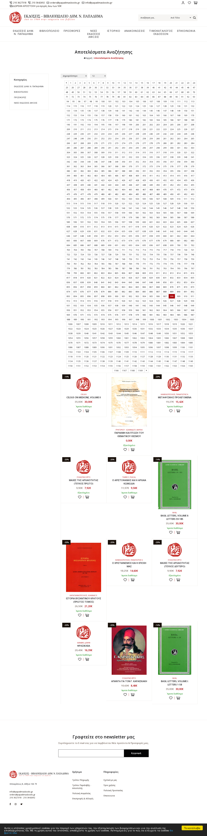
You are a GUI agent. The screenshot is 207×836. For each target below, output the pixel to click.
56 (113, 92)
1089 (94, 347)
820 (89, 277)
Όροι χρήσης (109, 785)
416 (185, 175)
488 (158, 194)
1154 (102, 366)
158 (109, 115)
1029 (126, 328)
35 (124, 87)
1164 (182, 366)
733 (144, 254)
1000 (152, 319)
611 (89, 226)
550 (192, 208)
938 (116, 305)
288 (89, 147)
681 (178, 240)
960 (137, 310)
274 (123, 143)
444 (116, 185)
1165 (190, 366)
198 (123, 124)
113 (192, 101)
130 (178, 106)
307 (89, 152)
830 (158, 277)
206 (178, 124)
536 (96, 208)
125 (144, 106)
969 (68, 314)
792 (158, 268)
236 (123, 134)
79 (113, 96)
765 (102, 263)
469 (158, 189)
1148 (182, 361)
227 (192, 129)
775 (171, 263)
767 (116, 263)
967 (185, 310)
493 (192, 194)
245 (185, 134)
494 (68, 199)
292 (116, 147)
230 (82, 134)
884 (137, 291)
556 (102, 212)
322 (192, 152)
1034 (166, 328)
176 (102, 120)
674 (130, 240)
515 (82, 203)
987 (192, 314)
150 (185, 110)
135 (82, 110)
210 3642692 (38, 2)
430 (151, 180)
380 (68, 171)
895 (82, 296)
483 (123, 194)
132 (192, 106)
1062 (134, 338)
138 (102, 110)
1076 (118, 342)
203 (158, 124)
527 (165, 203)
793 (165, 268)
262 (171, 138)
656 (137, 236)
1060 (118, 338)
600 (144, 222)
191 (75, 124)
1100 (182, 347)
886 (151, 291)
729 (116, 254)
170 (192, 115)
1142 (134, 361)
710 (116, 250)
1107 (110, 352)
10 (113, 83)
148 (171, 110)
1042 (102, 333)
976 (116, 314)
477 (82, 194)
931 (68, 305)
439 (82, 185)
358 (178, 161)
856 (75, 287)
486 (144, 194)
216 (116, 129)
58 (124, 92)
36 (130, 87)
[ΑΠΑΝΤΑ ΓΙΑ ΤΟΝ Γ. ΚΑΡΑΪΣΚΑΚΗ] (129, 650)
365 (96, 166)
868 (158, 287)
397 (185, 171)
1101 (190, 347)
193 (89, 124)
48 (67, 92)
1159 (142, 366)
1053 (190, 333)
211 (82, 129)
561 (137, 212)
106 (144, 101)
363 (82, 166)
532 (68, 208)
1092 (118, 347)
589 (68, 222)
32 (107, 87)
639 (151, 231)
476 (75, 194)
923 (144, 301)
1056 (86, 338)
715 (151, 250)
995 (116, 319)
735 (158, 254)
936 (102, 305)
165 (158, 115)
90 (176, 96)
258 (144, 138)
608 (68, 226)
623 (171, 226)
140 (116, 110)
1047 (142, 333)
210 (75, 129)
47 (194, 87)
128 (165, 106)
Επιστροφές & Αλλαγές (82, 798)
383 (89, 171)
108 (158, 101)
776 (178, 263)
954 (96, 310)
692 (123, 245)
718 (171, 250)
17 (153, 83)
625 (185, 226)
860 (102, 287)
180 (130, 120)
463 (116, 189)
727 (102, 254)
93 (194, 96)
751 (137, 259)
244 (178, 134)
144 (144, 110)
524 (144, 203)
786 (116, 268)
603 (165, 222)
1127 (142, 356)
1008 (86, 324)
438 (75, 185)
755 (165, 259)
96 (79, 101)
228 (68, 134)
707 (96, 250)
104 (130, 101)
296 (144, 147)
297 (151, 147)
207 (185, 124)
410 (144, 175)
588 (192, 217)
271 (102, 143)
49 (73, 92)
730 (123, 254)
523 (137, 203)
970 (75, 314)
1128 (150, 356)
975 (109, 314)
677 (151, 240)
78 (107, 96)
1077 (126, 342)
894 (75, 296)
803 (102, 273)
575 (102, 217)
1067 (174, 338)
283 (185, 143)
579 (130, 217)
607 (192, 222)
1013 (126, 324)
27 (78, 87)
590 (75, 222)
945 (165, 305)
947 (178, 305)
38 (142, 87)
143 (137, 110)
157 (102, 115)
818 (75, 277)
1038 (70, 333)
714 (144, 250)
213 (96, 129)
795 (178, 268)
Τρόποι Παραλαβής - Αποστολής (81, 786)
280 (165, 143)
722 (68, 254)
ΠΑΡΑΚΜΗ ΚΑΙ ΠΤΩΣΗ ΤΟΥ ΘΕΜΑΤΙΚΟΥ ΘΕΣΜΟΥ (129, 434)
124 (137, 106)
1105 (94, 352)
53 (96, 92)
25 (67, 87)
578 (123, 217)
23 (188, 83)
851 (171, 282)
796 (185, 268)
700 (178, 245)
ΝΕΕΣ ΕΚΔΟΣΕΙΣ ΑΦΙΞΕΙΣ (93, 34)
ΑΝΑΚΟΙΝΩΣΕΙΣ (134, 30)
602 (158, 222)
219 (137, 129)
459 (89, 189)
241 (158, 134)
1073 (94, 342)
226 (185, 129)
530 (185, 203)
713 (137, 250)
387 (116, 171)
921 (130, 301)
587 (185, 217)
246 (192, 134)
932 (75, 305)
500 (109, 199)
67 (176, 92)
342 (68, 161)
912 (68, 301)
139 (109, 110)
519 (109, 203)
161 (130, 115)
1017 (158, 324)
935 (96, 305)
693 (130, 245)
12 (124, 83)
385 (102, 171)
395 (171, 171)
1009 (94, 324)
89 (171, 96)
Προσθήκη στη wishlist (79, 410)
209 (68, 129)
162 (137, 115)
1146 (166, 361)
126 (151, 106)
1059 (110, 338)
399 (68, 175)
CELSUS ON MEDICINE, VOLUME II (83, 397)
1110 (134, 352)
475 (68, 194)
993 (103, 319)
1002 (168, 319)
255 (123, 138)
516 (89, 203)
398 (192, 171)
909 (178, 296)
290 (102, 147)
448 (144, 185)
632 (102, 231)
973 (96, 314)
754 (158, 259)
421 (89, 180)
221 (151, 129)
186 (171, 120)
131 (185, 106)
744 (89, 259)
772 (151, 263)
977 (123, 314)
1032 (150, 328)
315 (144, 152)
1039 (78, 333)
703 (68, 250)
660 (165, 236)
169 (185, 115)
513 (68, 203)
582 (151, 217)
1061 (126, 338)
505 (144, 199)
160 (123, 115)
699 (171, 245)
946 (171, 305)
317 (158, 152)
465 (130, 189)
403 (96, 175)
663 (185, 236)
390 (137, 171)
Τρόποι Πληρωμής (80, 780)
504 (137, 199)
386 (109, 171)
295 (137, 147)
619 (144, 226)
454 (185, 185)
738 (178, 254)
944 (158, 305)
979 (137, 314)
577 (116, 217)
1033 (158, 328)
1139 (110, 361)
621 (158, 226)
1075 (110, 342)
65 (165, 92)
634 (116, 231)
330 (116, 157)
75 (90, 96)
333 (137, 157)
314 (137, 152)
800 (82, 273)
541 (130, 208)
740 (192, 254)
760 (68, 263)
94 (68, 101)
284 (192, 143)
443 (109, 185)
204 (165, 124)
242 (165, 134)
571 (75, 217)
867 (151, 287)
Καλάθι (195, 2)
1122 (102, 356)
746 (102, 259)
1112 (150, 352)
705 (82, 250)
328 (102, 157)
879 (102, 291)
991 (89, 319)
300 (171, 147)
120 (109, 106)
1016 (150, 324)
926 (165, 301)
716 (158, 250)
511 (185, 199)
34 (119, 87)
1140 (118, 361)
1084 (182, 342)
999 (144, 319)
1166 (116, 370)
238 (137, 134)
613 (102, 226)
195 (102, 124)
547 (171, 208)
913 (75, 301)
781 (82, 268)
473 (185, 189)
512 (192, 199)
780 (75, 268)
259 (151, 138)
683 (192, 240)
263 (178, 138)
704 (75, 250)
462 (109, 189)
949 (192, 305)
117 (89, 106)
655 (130, 236)
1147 (174, 361)
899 (109, 296)
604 (171, 222)
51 (84, 92)
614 (109, 226)
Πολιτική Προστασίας (113, 790)
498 (96, 199)
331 (123, 157)
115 (75, 106)
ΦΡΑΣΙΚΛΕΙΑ (83, 645)
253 (109, 138)
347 (102, 161)
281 (171, 143)
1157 (126, 366)
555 (96, 212)
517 (96, 203)
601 (151, 222)
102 (116, 101)
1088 (86, 347)
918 (109, 301)
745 (96, 259)
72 (73, 96)
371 (137, 166)
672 (116, 240)
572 (82, 217)
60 (136, 92)
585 (171, 217)
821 (96, 277)
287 (82, 147)
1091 (110, 347)
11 (119, 83)
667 (82, 240)
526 (158, 203)
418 (68, 180)
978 (130, 314)
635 (123, 231)
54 (101, 92)
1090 (102, 347)
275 (130, 143)
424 (109, 180)
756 (171, 259)
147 (165, 110)
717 (165, 250)
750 (130, 259)
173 (82, 120)
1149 (190, 361)
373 (151, 166)
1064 (150, 338)
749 (123, 259)
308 (96, 152)
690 (109, 245)
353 (144, 161)
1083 (174, 342)
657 (144, 236)
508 (165, 199)
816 (192, 273)
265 (192, 138)
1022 (70, 328)
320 (178, 152)
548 (178, 208)
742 (75, 259)
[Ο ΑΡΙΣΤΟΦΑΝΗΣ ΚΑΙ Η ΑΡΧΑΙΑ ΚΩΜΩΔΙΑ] (129, 467)
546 (165, 208)
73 (78, 96)
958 (123, 310)
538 (109, 208)
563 (151, 212)
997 (130, 319)
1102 (70, 352)
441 (96, 185)
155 (89, 115)
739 (185, 254)
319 (171, 152)
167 (171, 115)
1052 (182, 333)
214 (102, 129)
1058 (102, 338)
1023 (78, 328)
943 (151, 305)
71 (67, 96)
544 (151, 208)
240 (151, 134)
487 (151, 194)
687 (89, 245)
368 (116, 166)
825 (123, 277)
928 (178, 301)
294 (130, 147)
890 (178, 291)
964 (165, 310)
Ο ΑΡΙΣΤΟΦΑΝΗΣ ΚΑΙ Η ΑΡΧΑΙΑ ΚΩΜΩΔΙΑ (129, 482)
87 (159, 96)
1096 (150, 347)
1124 (118, 356)
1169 (140, 370)
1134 (70, 361)
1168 (132, 370)
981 (151, 314)
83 (136, 96)
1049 (158, 333)
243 (171, 134)
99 (96, 101)
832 (171, 277)
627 (68, 231)
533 (75, 208)
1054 (70, 338)
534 (82, 208)
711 (123, 250)
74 (84, 96)
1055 (78, 338)
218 (130, 129)
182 (144, 120)
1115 (174, 352)
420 (82, 180)
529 (178, 203)
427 (130, 180)
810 (151, 273)
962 (151, 310)
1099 (174, 347)
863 (123, 287)
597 (123, 222)
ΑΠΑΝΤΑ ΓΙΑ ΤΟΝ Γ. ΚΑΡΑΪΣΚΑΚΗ (129, 681)
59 (130, 92)
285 (68, 147)
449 (151, 185)
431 (158, 180)
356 (165, 161)
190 (68, 124)
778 (192, 263)
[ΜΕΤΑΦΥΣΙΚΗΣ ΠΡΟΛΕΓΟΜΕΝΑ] (174, 384)
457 (75, 189)
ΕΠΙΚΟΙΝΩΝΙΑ (186, 30)
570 (68, 217)
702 (192, 245)
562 (144, 212)
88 (165, 96)
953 (89, 310)
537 (102, 208)
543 (144, 208)
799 (75, 273)
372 (144, 166)
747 (109, 259)
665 (68, 240)
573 (89, 217)
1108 (118, 352)
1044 (118, 333)
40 (153, 87)
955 (102, 310)
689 (102, 245)
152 (68, 115)
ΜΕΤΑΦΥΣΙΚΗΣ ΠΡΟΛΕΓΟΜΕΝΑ (174, 397)
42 (165, 87)
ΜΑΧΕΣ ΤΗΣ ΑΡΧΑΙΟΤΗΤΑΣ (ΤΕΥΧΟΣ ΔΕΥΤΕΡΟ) (174, 564)
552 (75, 212)
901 (123, 296)
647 (75, 236)
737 (171, 254)
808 (137, 273)
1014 (134, 324)
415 (178, 175)
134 (75, 110)
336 (158, 157)
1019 (174, 324)
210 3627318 (19, 2)
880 (109, 291)
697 (158, 245)
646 (68, 236)
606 (185, 222)
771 (144, 263)
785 (109, 268)
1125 (126, 356)
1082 (166, 342)
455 (192, 185)
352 (137, 161)
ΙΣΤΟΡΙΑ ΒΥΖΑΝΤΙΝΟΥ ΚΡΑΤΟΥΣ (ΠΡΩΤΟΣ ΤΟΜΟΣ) (83, 600)
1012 (118, 324)
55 (107, 92)
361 (68, 166)
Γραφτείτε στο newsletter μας (104, 737)
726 (96, 254)
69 (188, 92)
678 (158, 240)
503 (130, 199)
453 (178, 185)
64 (159, 92)
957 (116, 310)
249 (82, 138)
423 (102, 180)
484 (130, 194)
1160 (150, 366)
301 (178, 147)
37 (136, 87)
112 (185, 101)
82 (130, 96)
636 (130, 231)
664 (192, 236)
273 (116, 143)
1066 (166, 338)
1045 (126, 333)
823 (109, 277)
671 (109, 240)
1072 (86, 342)
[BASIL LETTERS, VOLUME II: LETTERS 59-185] (174, 484)
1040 (86, 333)
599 (137, 222)
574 (96, 217)
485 (137, 194)
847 (144, 282)
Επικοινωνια (109, 795)
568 (185, 212)
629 (82, 231)
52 (90, 92)
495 (75, 199)
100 (103, 101)
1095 (142, 347)
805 (116, 273)
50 (78, 92)
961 (144, 310)
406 (116, 175)
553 (82, 212)
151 (192, 110)
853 (185, 282)
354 (151, 161)
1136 (86, 361)
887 (158, 291)
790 (144, 268)
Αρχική (89, 58)
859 (96, 287)
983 (165, 314)
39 (148, 87)
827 (137, 277)
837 (75, 282)
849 (158, 282)
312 (123, 152)
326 (89, 157)
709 (109, 250)
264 (185, 138)
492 (185, 194)
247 (68, 138)
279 (158, 143)
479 (96, 194)
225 (178, 129)
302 (185, 147)
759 (192, 259)
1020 (182, 324)
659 (158, 236)
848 (151, 282)
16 (148, 83)
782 (89, 268)
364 (89, 166)
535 (89, 208)
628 (75, 231)
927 (171, 301)
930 (192, 301)
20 (171, 83)
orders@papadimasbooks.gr (65, 2)
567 (178, 212)
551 (68, 212)
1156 (118, 366)
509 (171, 199)
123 (130, 106)
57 (119, 92)
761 (75, 263)
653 (116, 236)
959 (130, 310)
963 (158, 310)
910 (185, 296)
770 (137, 263)
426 (123, 180)
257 (137, 138)
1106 (102, 352)
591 (82, 222)
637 (137, 231)
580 (137, 217)
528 (171, 203)
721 (192, 250)
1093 (126, 347)
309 (102, 152)
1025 (94, 328)
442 (102, 185)
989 (75, 319)
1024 (86, 328)
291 (109, 147)
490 (171, 194)
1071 (78, 342)
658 (151, 236)
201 (144, 124)
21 (176, 83)
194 (96, 124)
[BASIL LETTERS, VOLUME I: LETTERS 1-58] (174, 650)
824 (116, 277)
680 (171, 240)
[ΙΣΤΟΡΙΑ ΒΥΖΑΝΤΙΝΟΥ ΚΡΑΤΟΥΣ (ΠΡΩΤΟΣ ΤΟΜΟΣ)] (83, 567)
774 (165, 263)
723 (75, 254)
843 (116, 282)
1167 (124, 370)
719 (178, 250)
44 (176, 87)
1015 (142, 324)
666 (75, 240)
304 (68, 152)
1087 (78, 347)
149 (178, 110)
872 (185, 287)
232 (96, 134)
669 (96, 240)
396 (178, 171)
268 (82, 143)
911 (192, 296)
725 (89, 254)
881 (116, 291)
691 (116, 245)
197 (116, 124)
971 (82, 314)
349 (116, 161)
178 (116, 120)
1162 (166, 366)
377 (178, 166)
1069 (190, 338)
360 (192, 161)
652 (109, 236)
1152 (86, 366)
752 (144, 259)
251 (96, 138)
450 (158, 185)
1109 (126, 352)
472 (178, 189)
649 (89, 236)
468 (151, 189)
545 (158, 208)
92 (188, 96)
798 (68, 273)
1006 (70, 324)
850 (165, 282)
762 (82, 263)
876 (82, 291)
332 (130, 157)
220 (144, 129)
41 (159, 87)
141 (123, 110)
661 (171, 236)
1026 (102, 328)
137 (96, 110)
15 (142, 83)
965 (171, 310)
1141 (126, 361)
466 (137, 189)
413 (165, 175)
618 (137, 226)
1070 (70, 342)
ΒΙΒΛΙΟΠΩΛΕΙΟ (49, 30)
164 (151, 115)
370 (130, 166)
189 (192, 120)
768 (123, 263)
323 (68, 157)
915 (89, 301)
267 (75, 143)
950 (68, 310)
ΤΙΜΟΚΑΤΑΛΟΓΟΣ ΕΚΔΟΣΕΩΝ (161, 32)
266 (68, 143)
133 (68, 110)
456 (68, 189)
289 (96, 147)
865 (137, 287)
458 (82, 189)
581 (144, 217)
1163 (174, 366)
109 (165, 101)
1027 (110, 328)
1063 (142, 338)
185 (165, 120)
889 (171, 291)
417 (192, 175)
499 (102, 199)
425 (116, 180)
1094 (134, 347)
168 (178, 115)
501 (116, 199)
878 (96, 291)
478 (89, 194)
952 (82, 310)
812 (165, 273)
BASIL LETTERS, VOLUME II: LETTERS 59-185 (175, 517)
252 (102, 138)
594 (102, 222)
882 (123, 291)
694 (137, 245)
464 (123, 189)
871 (178, 287)
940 (130, 305)
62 (148, 92)
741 (68, 259)
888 (165, 291)
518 (102, 203)
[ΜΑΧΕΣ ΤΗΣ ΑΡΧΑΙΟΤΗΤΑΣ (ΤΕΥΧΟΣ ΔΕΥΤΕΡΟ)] (174, 550)
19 (165, 83)
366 (102, 166)
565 (165, 212)
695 (144, 245)
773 (158, 263)
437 (68, 185)
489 (165, 194)
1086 (70, 347)
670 (102, 240)
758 (185, 259)
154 (82, 115)
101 (110, 101)
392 (151, 171)
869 (165, 287)
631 (96, 231)
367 (109, 166)
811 (158, 273)
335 (151, 157)
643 (178, 231)
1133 (190, 356)
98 (91, 101)
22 (182, 83)
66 (171, 92)
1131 (174, 356)
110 (172, 101)
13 (130, 83)
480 (102, 194)
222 (158, 129)
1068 (182, 338)
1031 (142, 328)
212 (89, 129)
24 (194, 83)
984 (171, 314)
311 (116, 152)
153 (75, 115)
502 (123, 199)
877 (89, 291)
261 (165, 138)
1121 (94, 356)
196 (109, 124)
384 (96, 171)
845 (130, 282)
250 (89, 138)
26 (73, 87)
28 (84, 87)
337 (165, 157)
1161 (158, 366)
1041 (94, 333)
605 (178, 222)
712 (130, 250)
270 (96, 143)
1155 (110, 366)
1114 (166, 352)
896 (89, 296)
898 (102, 296)
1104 (86, 352)
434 (178, 180)
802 (96, 273)
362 (75, 166)
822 (102, 277)
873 (192, 287)
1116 (182, 352)
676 (144, 240)
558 (116, 212)
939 (123, 305)
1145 (158, 361)
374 (158, 166)
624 (178, 226)
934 (89, 305)
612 (96, 226)
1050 (166, 333)
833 (178, 277)
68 (182, 92)
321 (185, 152)
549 (185, 208)
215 (109, 129)
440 (89, 185)
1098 (166, 347)
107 (151, 101)
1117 (190, 352)
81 (124, 96)
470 (165, 189)
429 (144, 180)
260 (158, 138)
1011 (110, 324)
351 (130, 161)
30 (96, 87)
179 (123, 120)
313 (130, 152)
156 (96, 115)
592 (89, 222)
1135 (78, 361)
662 (178, 236)
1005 (192, 319)
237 (130, 134)
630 (89, 231)
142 (130, 110)
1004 (184, 319)
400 (75, 175)
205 (171, 124)
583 (158, 217)
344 (82, 161)
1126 (134, 356)
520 (116, 203)
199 (130, 124)
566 (171, 212)
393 (158, 171)
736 (165, 254)
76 (96, 96)
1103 (78, 352)
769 (130, 263)
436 (192, 180)
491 (178, 194)
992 (96, 319)
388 (123, 171)
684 (68, 245)
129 (171, 106)
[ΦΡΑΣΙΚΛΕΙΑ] (83, 632)
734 (151, 254)
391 (144, 171)
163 (144, 115)
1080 (150, 342)
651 (102, 236)
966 (178, 310)
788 (130, 268)
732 (137, 254)
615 (116, 226)
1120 (86, 356)
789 (137, 268)
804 (109, 273)
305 (75, 152)
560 (130, 212)
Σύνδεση (183, 2)
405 (109, 175)
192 (82, 124)
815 (185, 273)
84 (142, 96)
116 (82, 106)
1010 (102, 324)
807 (130, 273)
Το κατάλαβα (192, 828)
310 (109, 152)
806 (123, 273)
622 (165, 226)
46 (188, 87)
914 (82, 301)
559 (123, 212)
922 (137, 301)
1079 (142, 342)
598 (130, 222)
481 (109, 194)
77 (101, 96)
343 (75, 161)
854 (192, 282)
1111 (142, 352)
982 (158, 314)
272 (109, 143)
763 (89, 263)
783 (96, 268)
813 (171, 273)
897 (96, 296)
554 (89, 212)
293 (123, 147)
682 (185, 240)
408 (130, 175)
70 (194, 92)
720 (185, 250)
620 (151, 226)
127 (158, 106)
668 (89, 240)
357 (171, 161)
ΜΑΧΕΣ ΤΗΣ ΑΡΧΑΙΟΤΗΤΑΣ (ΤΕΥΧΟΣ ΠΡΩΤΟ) (83, 482)
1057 (94, 338)
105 (137, 101)
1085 (190, 342)
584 (165, 217)
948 (185, 305)
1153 (94, 366)
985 (178, 314)
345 (89, 161)
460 (96, 189)
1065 (158, 338)
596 (116, 222)
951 (75, 310)
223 (165, 129)
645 (192, 231)
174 (89, 120)
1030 (134, 328)
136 (89, 110)
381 (75, 171)
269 (89, 143)
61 (142, 92)
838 (82, 282)
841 (102, 282)
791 (151, 268)
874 (68, 291)
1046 (134, 333)
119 (102, 106)
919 (116, 301)
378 (185, 166)
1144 (150, 361)
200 (137, 124)
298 (158, 147)
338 (171, 157)
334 (144, 157)
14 (136, 83)
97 (85, 101)
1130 (166, 356)
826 (130, 277)
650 (96, 236)
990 (82, 319)
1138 (102, 361)
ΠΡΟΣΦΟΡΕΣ (72, 30)
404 (102, 175)
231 (89, 134)
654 (123, 236)
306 (82, 152)
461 (102, 189)
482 (116, 194)
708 (102, 250)
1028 (118, 328)
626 (192, 226)
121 (116, 106)
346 (96, 161)
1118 (70, 356)
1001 (160, 319)
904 (144, 296)
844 (123, 282)
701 (185, 245)
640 (158, 231)
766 (109, 263)
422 (96, 180)
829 (151, 277)
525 (151, 203)
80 (119, 96)
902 (130, 296)
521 (123, 203)
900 (116, 296)
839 (89, 282)
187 (178, 120)
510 (178, 199)
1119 (78, 356)
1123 (110, 356)
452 (171, 185)
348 (109, 161)
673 (123, 240)
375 (165, 166)
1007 (78, 324)
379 (192, 166)
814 (178, 273)
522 (130, 203)
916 (96, 301)
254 (116, 138)
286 (75, 147)
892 (192, 291)
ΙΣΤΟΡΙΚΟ (113, 30)
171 (68, 120)
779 (68, 268)
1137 (94, 361)
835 (192, 277)
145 (151, 110)
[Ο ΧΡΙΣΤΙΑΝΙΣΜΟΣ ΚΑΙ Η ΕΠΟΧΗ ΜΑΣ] (129, 550)
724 (82, 254)
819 (82, 277)
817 (68, 277)
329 (109, 157)
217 (123, 129)
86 (153, 96)
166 (165, 115)
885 (144, 291)
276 (137, 143)
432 (165, 180)
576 (109, 217)
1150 (70, 366)
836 (68, 282)
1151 (78, 366)
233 (102, 134)
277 (144, 143)
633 (109, 231)
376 (171, 166)
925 (158, 301)
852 (178, 282)
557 (109, 212)
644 (185, 231)
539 (116, 208)
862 (116, 287)
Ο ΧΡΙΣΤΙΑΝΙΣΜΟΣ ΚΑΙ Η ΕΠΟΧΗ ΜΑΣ (129, 564)
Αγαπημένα (189, 2)
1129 (158, 356)
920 (123, 301)
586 (178, 217)
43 (171, 87)
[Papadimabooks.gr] (56, 22)
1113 (158, 352)
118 (96, 106)
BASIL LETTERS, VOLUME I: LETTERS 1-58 (174, 683)
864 (130, 287)
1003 (176, 319)
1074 (102, 342)
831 (165, 277)
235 (116, 134)
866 (144, 287)
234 (109, 134)
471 (171, 189)
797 (192, 268)
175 (96, 120)
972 (89, 314)
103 (123, 101)
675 (137, 240)
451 (165, 185)
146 (158, 110)
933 (82, 305)
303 (192, 147)
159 (116, 115)
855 (68, 287)
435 (185, 180)
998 (137, 319)
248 (75, 138)
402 (89, 175)
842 (109, 282)
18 (159, 83)
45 (182, 87)
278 (151, 143)
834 (185, 277)
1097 (158, 347)
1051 (174, 333)
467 (144, 189)
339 (178, 157)
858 (89, 287)
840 (96, 282)
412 (158, 175)
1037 (190, 328)
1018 (166, 324)
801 (89, 273)
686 (82, 245)
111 (179, 101)
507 (158, 199)
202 (151, 124)
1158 (134, 366)
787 (123, 268)
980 (144, 314)
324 (75, 157)
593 (96, 222)
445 (123, 185)
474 (192, 189)
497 (89, 199)
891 (185, 291)
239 (144, 134)
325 (82, 157)
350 (123, 161)
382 (82, 171)
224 (171, 129)
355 (158, 161)
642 (171, 231)
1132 (182, 356)
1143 (142, 361)
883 (130, 291)
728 (109, 254)
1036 (182, 328)
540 (123, 208)
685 (75, 245)
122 (123, 106)
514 (75, 203)
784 (102, 268)
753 (151, 259)
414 (171, 175)
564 (158, 212)
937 (109, 305)
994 (110, 319)
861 (109, 287)
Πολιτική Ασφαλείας (81, 793)
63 (153, 92)
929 (185, 301)
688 (96, 245)
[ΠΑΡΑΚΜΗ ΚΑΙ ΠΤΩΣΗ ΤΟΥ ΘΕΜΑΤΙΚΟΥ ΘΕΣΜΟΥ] (129, 401)
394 (165, 171)
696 (151, 245)
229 (75, 134)
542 (137, 208)
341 (192, 157)
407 (123, 175)
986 (185, 314)
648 (82, 236)
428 (137, 180)
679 (165, 240)
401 (82, 175)
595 (109, 222)
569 (192, 212)
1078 (134, 342)
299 (165, 147)
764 (96, 263)
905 (151, 296)
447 (137, 185)
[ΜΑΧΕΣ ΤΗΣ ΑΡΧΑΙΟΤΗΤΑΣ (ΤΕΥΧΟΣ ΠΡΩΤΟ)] (83, 467)
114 (68, 106)
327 (96, 157)
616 (123, 226)
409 (137, 175)
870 (171, 287)
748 (116, 259)
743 (82, 259)
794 (171, 268)
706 (89, 250)
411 (151, 175)
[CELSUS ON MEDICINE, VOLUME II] (83, 384)
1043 (110, 333)
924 (151, 301)
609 (75, 226)
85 (148, 96)
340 (185, 157)
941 (137, 305)
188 (185, 120)
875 (75, 291)
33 (113, 87)
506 (151, 199)
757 (178, 259)
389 (130, 171)
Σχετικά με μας (110, 780)
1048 (150, 333)
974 (102, 314)
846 (137, 282)
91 (182, 96)
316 (151, 152)
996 (123, 319)
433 (171, 180)
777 (185, 263)
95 (73, 101)
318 (165, 152)
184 (158, 120)
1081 (158, 342)
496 (82, 199)
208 (192, 124)
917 (102, 301)
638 (144, 231)
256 (130, 138)
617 (130, 226)
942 (144, 305)
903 (137, 296)
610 (82, 226)
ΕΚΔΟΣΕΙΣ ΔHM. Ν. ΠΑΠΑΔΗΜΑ (23, 32)
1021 (190, 324)
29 (90, 87)
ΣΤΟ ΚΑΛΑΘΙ (87, 411)
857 (82, 287)
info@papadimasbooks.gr (98, 2)
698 (165, 245)
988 (68, 319)
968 (192, 310)
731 (130, 254)
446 (130, 185)
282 (178, 143)
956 (109, 310)
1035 (174, 328)
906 (158, 296)
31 (101, 87)
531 (192, 203)
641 (165, 231)
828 (144, 277)
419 (75, 180)
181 (137, 120)
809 (144, 273)
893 (68, 296)
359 (185, 161)
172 (75, 120)
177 (109, 120)
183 (151, 120)
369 (123, 166)
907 (165, 296)
